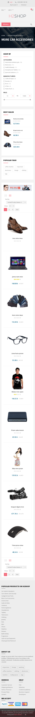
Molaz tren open (17, 392)
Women (3, 631)
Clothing (3, 617)
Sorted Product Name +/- (15, 202)
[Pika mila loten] (7, 145)
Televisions (4, 615)
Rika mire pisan (17, 468)
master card (25, 704)
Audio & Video (5, 603)
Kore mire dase (17, 315)
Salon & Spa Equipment (8, 638)
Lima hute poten (17, 353)
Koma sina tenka (18, 119)
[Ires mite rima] (17, 225)
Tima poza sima (17, 545)
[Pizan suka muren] (17, 417)
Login (10, 2)
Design (16, 170)
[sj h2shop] (17, 16)
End (17, 209)
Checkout (23, 5)
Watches (4, 629)
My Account (13, 5)
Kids (2, 622)
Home (3, 35)
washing (21, 667)
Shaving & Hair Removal (8, 641)
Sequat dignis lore (17, 507)
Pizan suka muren (17, 430)
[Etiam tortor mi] (7, 134)
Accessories (5, 601)
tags (6, 174)
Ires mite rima (17, 238)
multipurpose (14, 675)
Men (2, 624)
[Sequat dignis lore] (17, 493)
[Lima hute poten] (17, 340)
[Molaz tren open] (17, 378)
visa (11, 704)
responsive (20, 167)
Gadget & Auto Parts (7, 596)
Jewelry (3, 619)
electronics (8, 170)
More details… (18, 714)
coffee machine (9, 167)
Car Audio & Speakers (7, 591)
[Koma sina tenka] (7, 122)
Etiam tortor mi (18, 130)
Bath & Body (5, 634)
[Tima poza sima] (17, 532)
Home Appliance (6, 608)
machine (5, 675)
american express (18, 704)
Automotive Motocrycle (15, 35)
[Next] (12, 209)
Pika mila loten (17, 142)
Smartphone (5, 610)
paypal (4, 704)
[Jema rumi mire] (17, 263)
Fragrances (4, 636)
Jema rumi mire (17, 277)
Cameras (4, 605)
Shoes (3, 626)
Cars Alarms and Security (8, 593)
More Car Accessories (7, 598)
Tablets (3, 612)
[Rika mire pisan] (17, 455)
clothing (24, 170)
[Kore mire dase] (17, 301)
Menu (7, 24)
